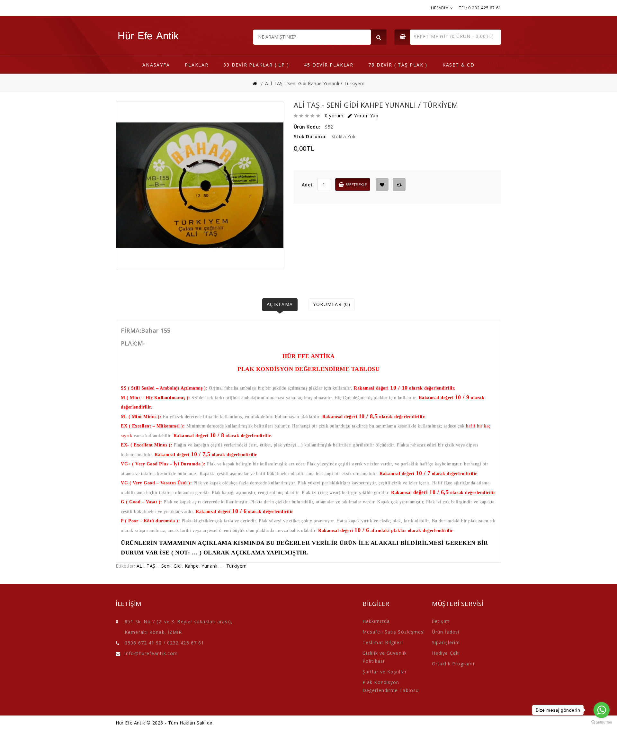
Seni (166, 566)
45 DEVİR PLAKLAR (328, 65)
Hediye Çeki (446, 653)
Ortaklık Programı (453, 664)
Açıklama (280, 304)
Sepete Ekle (356, 184)
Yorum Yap (366, 116)
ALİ (140, 566)
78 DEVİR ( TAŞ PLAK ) (397, 65)
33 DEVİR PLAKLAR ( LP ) (256, 65)
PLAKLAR (197, 65)
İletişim (441, 621)
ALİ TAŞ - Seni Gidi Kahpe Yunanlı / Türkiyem (314, 83)
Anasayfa (156, 65)
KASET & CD (459, 65)
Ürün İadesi (445, 632)
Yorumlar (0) (331, 304)
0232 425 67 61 (185, 643)
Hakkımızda (376, 621)
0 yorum (334, 116)
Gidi (178, 566)
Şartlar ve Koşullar (384, 672)
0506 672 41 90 (143, 643)
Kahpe (192, 566)
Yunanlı (209, 566)
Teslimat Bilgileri (382, 642)
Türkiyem (236, 566)
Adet (307, 185)
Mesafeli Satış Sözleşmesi (393, 632)
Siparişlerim (446, 642)
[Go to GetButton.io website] (601, 722)
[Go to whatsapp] (602, 710)
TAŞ (151, 566)
